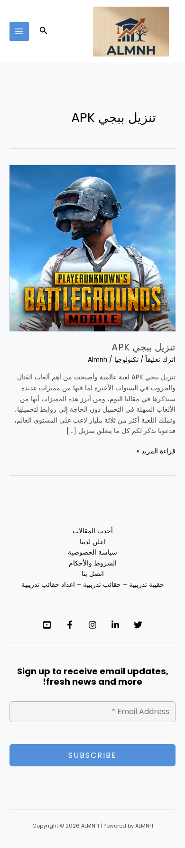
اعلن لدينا (93, 541)
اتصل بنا (93, 573)
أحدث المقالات (93, 531)
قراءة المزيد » (156, 451)
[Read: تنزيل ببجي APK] (92, 247)
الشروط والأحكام (93, 563)
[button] (42, 31)
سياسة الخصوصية (92, 552)
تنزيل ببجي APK (143, 347)
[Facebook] (69, 625)
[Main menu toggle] (19, 31)
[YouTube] (47, 625)
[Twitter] (138, 625)
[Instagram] (92, 625)
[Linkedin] (115, 625)
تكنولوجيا (126, 359)
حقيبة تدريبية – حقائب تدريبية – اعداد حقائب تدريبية (92, 584)
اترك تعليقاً (161, 359)
